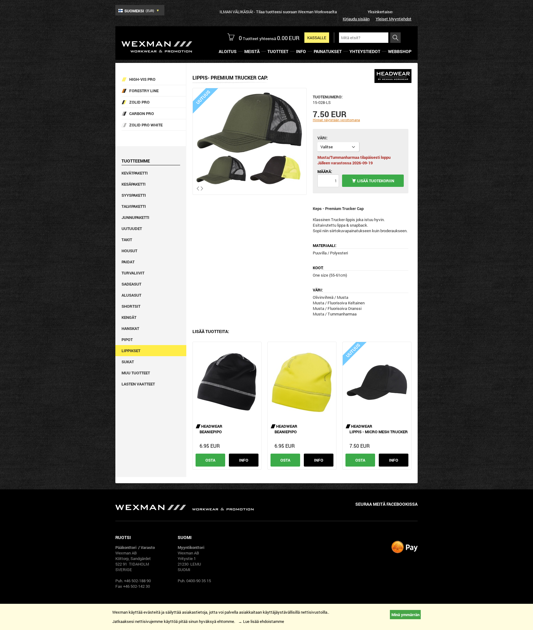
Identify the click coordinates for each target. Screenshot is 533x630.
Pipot (127, 339)
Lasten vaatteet (138, 384)
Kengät (129, 317)
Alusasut (131, 295)
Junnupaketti (135, 217)
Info (243, 460)
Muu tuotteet (136, 373)
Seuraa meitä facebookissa (386, 504)
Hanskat (130, 328)
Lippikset (131, 350)
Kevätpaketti (135, 173)
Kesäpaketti (134, 184)
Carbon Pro (141, 113)
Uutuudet (132, 228)
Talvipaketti (134, 206)
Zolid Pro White (146, 125)
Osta (210, 460)
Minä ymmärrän (405, 614)
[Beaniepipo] (227, 382)
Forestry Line (144, 90)
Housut (129, 250)
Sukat (128, 361)
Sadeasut (131, 284)
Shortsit (131, 306)
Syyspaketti (134, 195)
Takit (127, 239)
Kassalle (316, 37)
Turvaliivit (133, 273)
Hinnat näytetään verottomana (336, 119)
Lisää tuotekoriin (375, 180)
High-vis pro (142, 79)
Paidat (128, 262)
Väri (321, 138)
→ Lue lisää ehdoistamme (261, 621)
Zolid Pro (139, 102)
